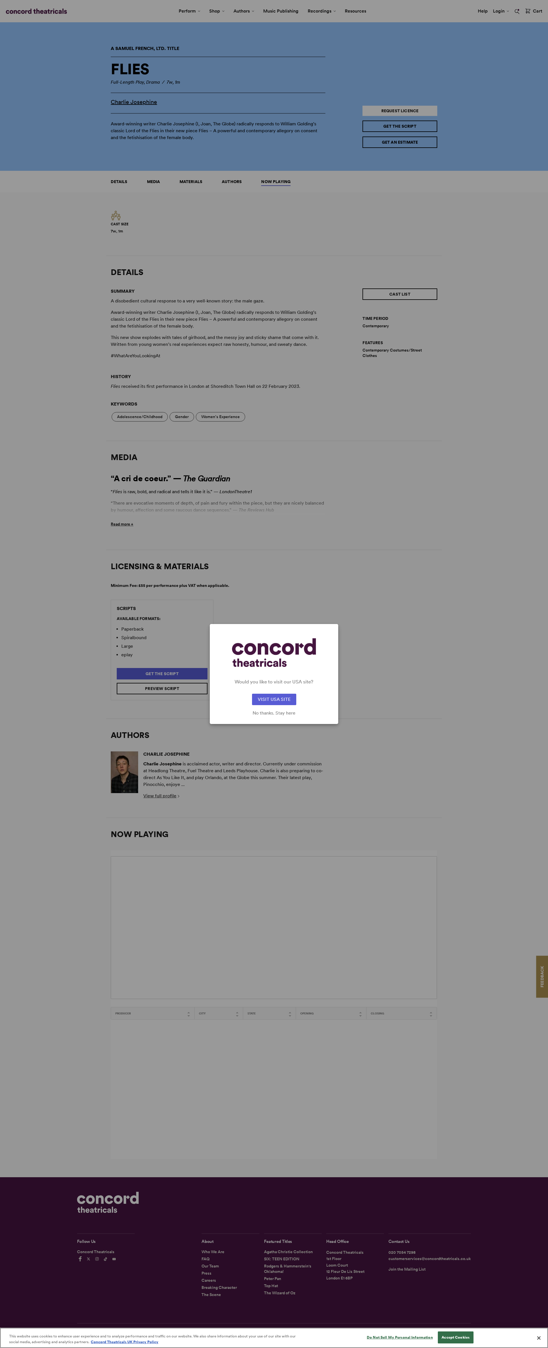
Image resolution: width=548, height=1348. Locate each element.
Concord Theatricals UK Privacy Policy (124, 1342)
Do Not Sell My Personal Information (400, 1337)
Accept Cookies (456, 1337)
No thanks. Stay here (274, 713)
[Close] (539, 1338)
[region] (274, 1338)
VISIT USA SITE (274, 699)
